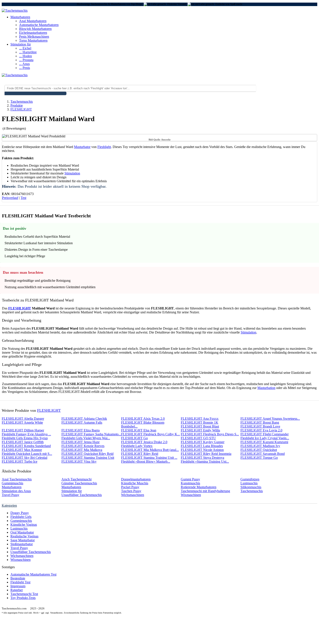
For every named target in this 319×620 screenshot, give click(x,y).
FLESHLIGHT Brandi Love (260, 426)
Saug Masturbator (22, 540)
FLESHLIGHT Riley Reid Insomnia (206, 454)
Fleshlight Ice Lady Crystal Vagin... (264, 438)
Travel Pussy (10, 495)
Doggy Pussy (19, 513)
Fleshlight (104, 147)
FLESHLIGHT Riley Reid (139, 454)
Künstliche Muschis (134, 483)
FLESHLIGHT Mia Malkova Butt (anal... (150, 450)
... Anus (24, 64)
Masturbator (82, 147)
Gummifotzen (249, 479)
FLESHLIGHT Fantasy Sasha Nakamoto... (91, 434)
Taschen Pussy (131, 491)
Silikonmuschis (250, 487)
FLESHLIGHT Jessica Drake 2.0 (144, 442)
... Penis (24, 68)
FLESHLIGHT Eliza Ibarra (80, 430)
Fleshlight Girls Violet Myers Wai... (85, 438)
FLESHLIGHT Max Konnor (22, 450)
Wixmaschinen (191, 495)
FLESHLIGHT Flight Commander (264, 434)
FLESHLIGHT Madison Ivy (260, 446)
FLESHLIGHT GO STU (198, 438)
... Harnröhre (28, 52)
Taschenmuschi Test (24, 594)
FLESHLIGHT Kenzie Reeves (82, 446)
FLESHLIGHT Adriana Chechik (84, 418)
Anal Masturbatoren (32, 21)
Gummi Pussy (190, 479)
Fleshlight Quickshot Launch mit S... (27, 454)
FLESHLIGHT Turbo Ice (19, 461)
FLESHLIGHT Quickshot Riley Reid (87, 454)
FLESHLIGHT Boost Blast (200, 426)
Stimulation (72, 173)
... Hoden (25, 56)
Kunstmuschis (190, 483)
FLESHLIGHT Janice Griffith (23, 442)
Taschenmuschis (251, 491)
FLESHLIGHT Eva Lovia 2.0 (261, 430)
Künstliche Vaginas (23, 524)
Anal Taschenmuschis (17, 479)
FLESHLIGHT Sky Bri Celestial (24, 457)
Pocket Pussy (130, 487)
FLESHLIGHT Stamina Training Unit (87, 457)
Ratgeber (16, 590)
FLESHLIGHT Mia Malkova (81, 450)
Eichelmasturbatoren (33, 32)
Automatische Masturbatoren (39, 25)
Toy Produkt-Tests (23, 598)
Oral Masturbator (22, 532)
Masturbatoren (20, 17)
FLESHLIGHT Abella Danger (23, 418)
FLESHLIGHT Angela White (22, 422)
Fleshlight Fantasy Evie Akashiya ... (26, 434)
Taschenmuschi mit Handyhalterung (205, 491)
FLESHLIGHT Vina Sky (79, 461)
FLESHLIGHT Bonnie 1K (199, 422)
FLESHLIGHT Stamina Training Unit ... (149, 457)
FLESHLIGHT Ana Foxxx (200, 418)
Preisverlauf (10, 198)
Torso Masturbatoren (33, 40)
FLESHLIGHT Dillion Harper (23, 430)
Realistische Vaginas (24, 536)
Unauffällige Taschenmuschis (81, 495)
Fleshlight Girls (20, 517)
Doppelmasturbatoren (136, 479)
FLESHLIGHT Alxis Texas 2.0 (143, 418)
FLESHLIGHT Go (134, 438)
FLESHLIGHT (19, 308)
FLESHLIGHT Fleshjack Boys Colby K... (150, 434)
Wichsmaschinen (132, 495)
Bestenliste (17, 578)
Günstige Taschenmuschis (79, 483)
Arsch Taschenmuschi (76, 479)
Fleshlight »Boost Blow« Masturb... (145, 461)
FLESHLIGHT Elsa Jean (138, 430)
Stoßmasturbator (21, 544)
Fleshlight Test (20, 582)
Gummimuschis (12, 483)
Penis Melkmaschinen (34, 36)
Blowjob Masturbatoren (35, 29)
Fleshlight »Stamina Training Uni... (205, 461)
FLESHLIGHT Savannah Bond (262, 454)
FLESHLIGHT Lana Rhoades (202, 446)
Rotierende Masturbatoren (198, 487)
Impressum (17, 586)
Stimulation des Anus (16, 491)
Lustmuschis (249, 483)
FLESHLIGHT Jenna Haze (80, 442)
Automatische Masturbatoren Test (33, 574)
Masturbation (266, 388)
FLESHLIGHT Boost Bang (259, 422)
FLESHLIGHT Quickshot (258, 450)
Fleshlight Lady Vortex (137, 446)
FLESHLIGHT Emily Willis (200, 430)
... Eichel (25, 48)
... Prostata (26, 60)
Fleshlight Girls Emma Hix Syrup (25, 438)
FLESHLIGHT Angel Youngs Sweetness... (270, 418)
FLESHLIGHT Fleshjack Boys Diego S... (210, 434)
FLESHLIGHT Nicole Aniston (202, 450)
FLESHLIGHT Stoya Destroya (202, 457)
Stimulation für (20, 44)
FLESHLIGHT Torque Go (259, 457)
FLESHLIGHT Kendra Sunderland (26, 446)
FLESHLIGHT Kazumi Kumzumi (264, 442)
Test (23, 198)
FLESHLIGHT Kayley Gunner (202, 442)
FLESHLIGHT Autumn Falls (81, 422)
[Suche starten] (35, 93)
